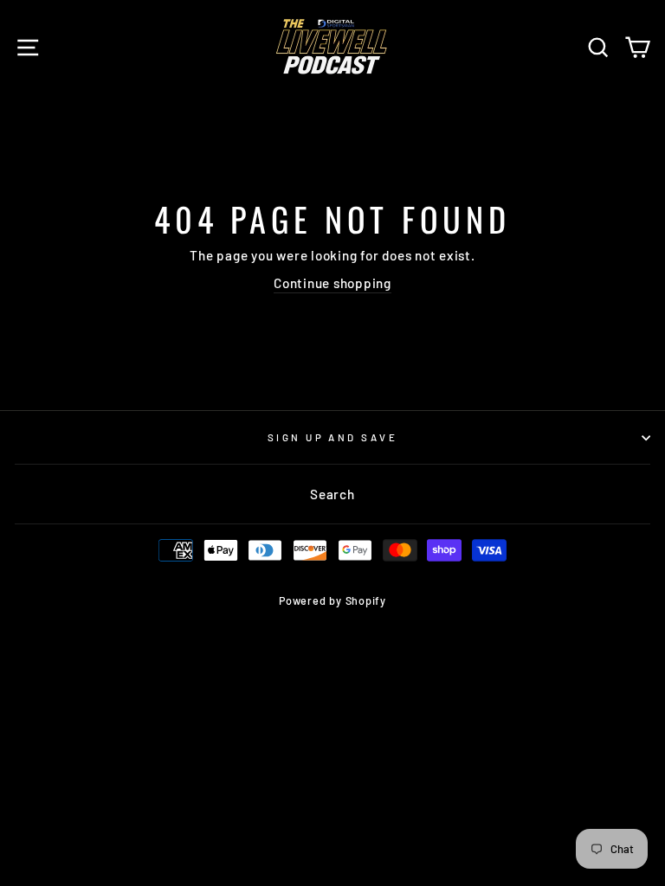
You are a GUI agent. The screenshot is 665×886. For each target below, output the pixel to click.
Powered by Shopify (332, 600)
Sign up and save (332, 437)
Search (332, 494)
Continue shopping (332, 283)
